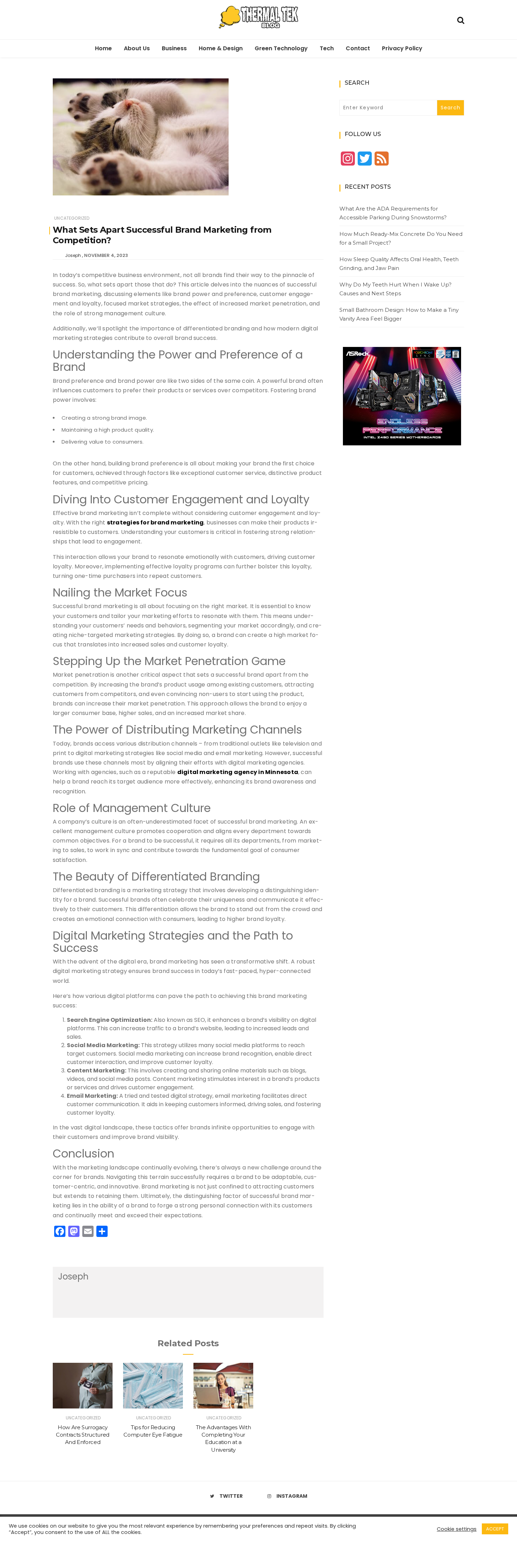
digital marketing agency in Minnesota (237, 772)
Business (174, 48)
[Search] (460, 19)
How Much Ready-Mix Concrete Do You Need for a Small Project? (400, 238)
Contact (358, 48)
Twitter (231, 1496)
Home (103, 48)
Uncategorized (71, 218)
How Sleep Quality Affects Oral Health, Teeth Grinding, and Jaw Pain (399, 264)
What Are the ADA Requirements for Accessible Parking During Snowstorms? (393, 213)
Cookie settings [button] (457, 1529)
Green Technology (281, 48)
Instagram (291, 1496)
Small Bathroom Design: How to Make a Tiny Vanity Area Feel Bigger (399, 314)
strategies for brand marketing (155, 522)
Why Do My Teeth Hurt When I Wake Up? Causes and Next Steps (395, 289)
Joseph (73, 255)
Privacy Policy (402, 48)
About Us (137, 48)
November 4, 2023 (106, 255)
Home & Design (221, 48)
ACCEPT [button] (495, 1529)
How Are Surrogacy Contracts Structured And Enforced (82, 1435)
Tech (327, 48)
